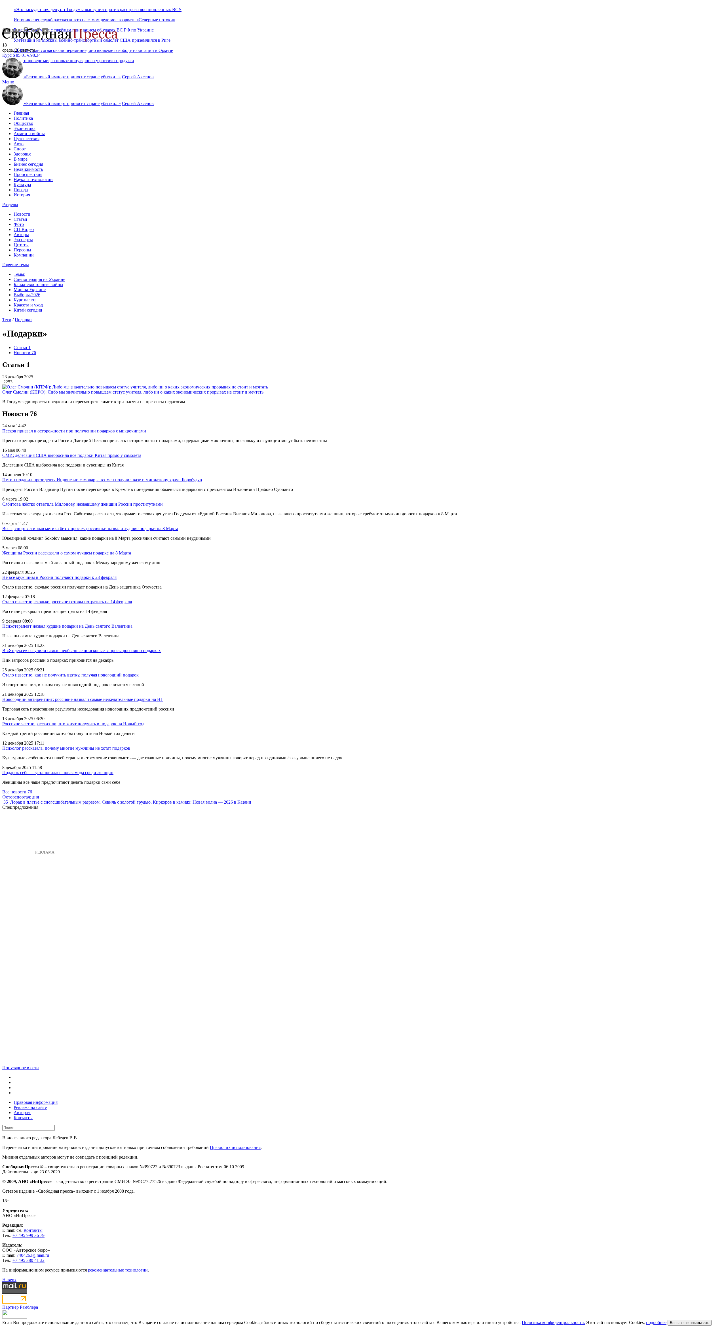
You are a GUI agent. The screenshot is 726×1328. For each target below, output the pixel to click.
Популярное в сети (20, 1067)
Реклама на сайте (30, 1107)
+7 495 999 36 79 (28, 1235)
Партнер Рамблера (20, 1307)
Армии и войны (29, 133)
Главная (21, 113)
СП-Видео (24, 229)
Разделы (10, 204)
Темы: (19, 274)
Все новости (17, 791)
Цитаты (21, 244)
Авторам (22, 1112)
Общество (23, 123)
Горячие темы (15, 264)
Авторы (21, 234)
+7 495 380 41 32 (28, 1260)
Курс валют (25, 299)
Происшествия (28, 174)
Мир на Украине (30, 289)
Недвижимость (28, 169)
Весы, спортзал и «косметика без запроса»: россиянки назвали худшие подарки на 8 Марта (90, 528)
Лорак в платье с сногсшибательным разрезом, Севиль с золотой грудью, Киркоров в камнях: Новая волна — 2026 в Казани (130, 802)
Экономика (24, 128)
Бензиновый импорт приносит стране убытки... (72, 76)
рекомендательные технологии (118, 1270)
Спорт (20, 148)
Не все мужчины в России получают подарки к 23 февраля (59, 577)
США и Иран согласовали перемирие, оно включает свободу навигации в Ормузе (93, 50)
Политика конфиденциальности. (553, 1322)
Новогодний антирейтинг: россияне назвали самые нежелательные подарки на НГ (82, 699)
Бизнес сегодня (28, 164)
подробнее (656, 1322)
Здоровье (22, 154)
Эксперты (23, 239)
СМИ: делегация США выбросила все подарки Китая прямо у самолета (71, 455)
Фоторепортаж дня (20, 797)
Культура (22, 184)
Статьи (20, 219)
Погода (21, 189)
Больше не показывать (689, 1323)
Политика (23, 118)
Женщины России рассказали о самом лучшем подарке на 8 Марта (66, 552)
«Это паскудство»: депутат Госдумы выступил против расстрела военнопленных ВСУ (98, 9)
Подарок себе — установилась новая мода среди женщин (57, 772)
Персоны (22, 249)
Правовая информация (36, 1102)
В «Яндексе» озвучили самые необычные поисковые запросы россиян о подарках (81, 650)
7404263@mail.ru (32, 1255)
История (22, 194)
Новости (22, 214)
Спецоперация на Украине (39, 279)
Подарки (23, 319)
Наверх (9, 1279)
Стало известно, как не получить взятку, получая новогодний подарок (70, 675)
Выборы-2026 (27, 294)
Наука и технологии (33, 179)
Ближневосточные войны (38, 284)
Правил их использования (235, 1147)
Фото (19, 224)
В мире (21, 159)
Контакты (23, 1117)
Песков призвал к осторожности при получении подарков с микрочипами (74, 430)
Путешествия (26, 138)
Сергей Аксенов (138, 76)
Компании (24, 255)
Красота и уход (28, 304)
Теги (6, 319)
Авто (19, 143)
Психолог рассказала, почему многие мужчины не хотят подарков (66, 748)
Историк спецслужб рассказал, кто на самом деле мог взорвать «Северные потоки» (94, 19)
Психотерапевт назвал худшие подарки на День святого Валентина (67, 626)
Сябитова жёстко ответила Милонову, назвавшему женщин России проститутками (82, 504)
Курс (7, 55)
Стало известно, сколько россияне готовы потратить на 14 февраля (67, 601)
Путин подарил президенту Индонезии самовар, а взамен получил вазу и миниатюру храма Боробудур (102, 479)
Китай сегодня (28, 310)
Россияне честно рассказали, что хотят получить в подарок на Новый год (73, 723)
